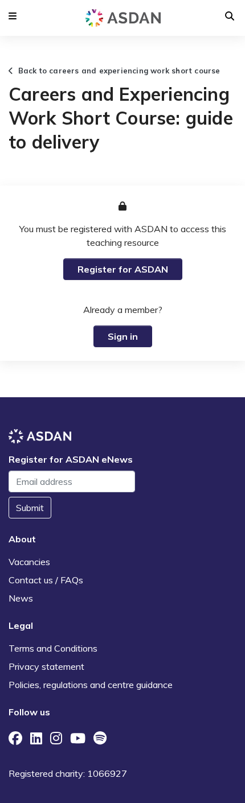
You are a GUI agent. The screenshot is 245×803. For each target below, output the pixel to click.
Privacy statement (46, 666)
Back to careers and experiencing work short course (116, 70)
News (21, 598)
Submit (30, 507)
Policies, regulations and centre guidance (91, 684)
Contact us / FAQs (46, 580)
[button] (13, 15)
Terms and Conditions (53, 648)
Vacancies (29, 561)
